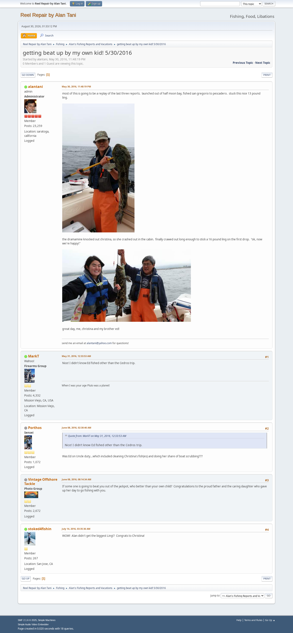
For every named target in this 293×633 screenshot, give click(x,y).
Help (239, 620)
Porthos (35, 427)
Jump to (214, 595)
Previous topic (243, 63)
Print (266, 74)
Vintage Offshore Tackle (40, 481)
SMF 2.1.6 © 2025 (27, 620)
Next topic (262, 63)
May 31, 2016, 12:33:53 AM (76, 356)
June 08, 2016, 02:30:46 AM (76, 427)
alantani (35, 86)
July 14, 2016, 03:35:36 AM (76, 528)
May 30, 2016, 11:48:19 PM (76, 86)
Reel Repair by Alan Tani (48, 15)
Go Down (28, 74)
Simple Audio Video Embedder (33, 624)
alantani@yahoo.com (99, 343)
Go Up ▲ (270, 620)
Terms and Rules (253, 620)
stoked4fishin (39, 528)
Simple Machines (47, 620)
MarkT (33, 356)
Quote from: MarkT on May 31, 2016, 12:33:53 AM (97, 436)
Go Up (25, 578)
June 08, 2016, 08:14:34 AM (76, 479)
